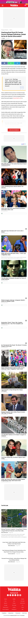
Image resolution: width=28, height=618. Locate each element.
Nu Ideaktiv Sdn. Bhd (13, 615)
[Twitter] (13, 595)
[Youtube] (18, 595)
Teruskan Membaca (14, 129)
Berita (11, 29)
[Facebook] (8, 595)
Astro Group (22, 615)
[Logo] (14, 5)
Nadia (3, 38)
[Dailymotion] (20, 595)
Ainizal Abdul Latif (17, 98)
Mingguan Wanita (4, 29)
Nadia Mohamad (4, 532)
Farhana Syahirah (11, 553)
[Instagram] (10, 595)
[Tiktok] (15, 595)
